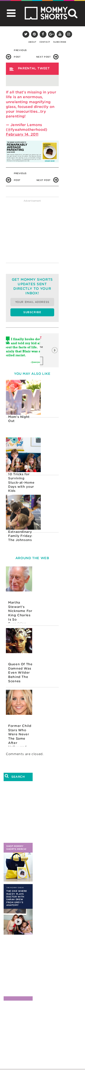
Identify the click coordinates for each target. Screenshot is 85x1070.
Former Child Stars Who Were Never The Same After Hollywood (20, 735)
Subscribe (59, 42)
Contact (44, 42)
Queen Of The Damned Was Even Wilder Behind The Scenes (20, 672)
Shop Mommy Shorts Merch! (16, 847)
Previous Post (20, 51)
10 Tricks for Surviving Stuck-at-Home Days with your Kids (21, 482)
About (32, 42)
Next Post (43, 57)
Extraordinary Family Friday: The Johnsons (20, 536)
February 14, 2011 (22, 134)
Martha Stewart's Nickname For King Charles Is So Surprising (20, 611)
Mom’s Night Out (19, 419)
